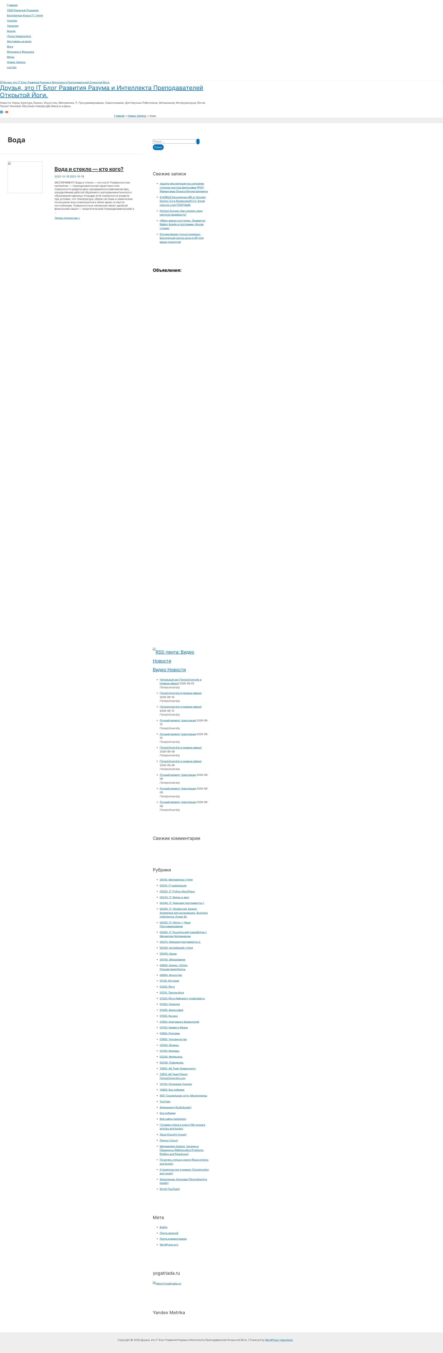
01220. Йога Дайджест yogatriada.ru (182, 998)
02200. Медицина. (171, 1056)
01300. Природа (170, 1004)
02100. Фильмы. (170, 1050)
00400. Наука (168, 953)
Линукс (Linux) (169, 1140)
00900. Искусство (171, 975)
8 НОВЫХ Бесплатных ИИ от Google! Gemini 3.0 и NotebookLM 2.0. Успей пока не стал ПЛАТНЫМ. (183, 201)
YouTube (165, 1101)
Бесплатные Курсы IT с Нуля (25, 15)
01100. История (169, 980)
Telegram (13, 25)
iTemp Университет (19, 36)
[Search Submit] (198, 141)
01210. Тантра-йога (172, 992)
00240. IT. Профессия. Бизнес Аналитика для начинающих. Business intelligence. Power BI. (184, 912)
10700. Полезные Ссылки (176, 1084)
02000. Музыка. (169, 1045)
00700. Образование (173, 959)
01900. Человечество (173, 1039)
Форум (11, 31)
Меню (10, 57)
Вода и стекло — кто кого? (89, 169)
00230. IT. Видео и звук (174, 897)
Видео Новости (169, 669)
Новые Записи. (16, 62)
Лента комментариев (173, 1238)
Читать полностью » (67, 218)
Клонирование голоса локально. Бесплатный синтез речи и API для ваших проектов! (182, 238)
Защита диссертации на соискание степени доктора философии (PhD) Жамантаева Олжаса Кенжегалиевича (184, 187)
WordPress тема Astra (279, 1340)
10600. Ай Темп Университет (178, 1068)
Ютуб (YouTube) (170, 1189)
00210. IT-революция (173, 885)
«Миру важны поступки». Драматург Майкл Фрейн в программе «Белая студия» (183, 224)
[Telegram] (1, 112)
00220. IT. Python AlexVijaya (177, 891)
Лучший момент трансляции (178, 720)
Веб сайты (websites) (173, 1119)
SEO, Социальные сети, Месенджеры (183, 1095)
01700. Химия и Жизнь (174, 1027)
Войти (163, 1227)
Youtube (12, 20)
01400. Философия (171, 1010)
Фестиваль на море (19, 41)
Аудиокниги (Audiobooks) (175, 1107)
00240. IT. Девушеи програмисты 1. (182, 903)
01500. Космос (169, 1016)
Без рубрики (167, 1113)
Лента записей (169, 1233)
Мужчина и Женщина (20, 51)
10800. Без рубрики (172, 1089)
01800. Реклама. (170, 1033)
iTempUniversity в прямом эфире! (181, 693)
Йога (10, 46)
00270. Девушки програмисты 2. (180, 942)
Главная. (12, 5)
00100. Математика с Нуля (176, 879)
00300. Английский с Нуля (176, 947)
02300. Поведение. (172, 1062)
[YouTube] (6, 112)
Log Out (11, 67)
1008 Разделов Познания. (23, 10)
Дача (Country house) (173, 1134)
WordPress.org (169, 1244)
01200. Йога (167, 986)
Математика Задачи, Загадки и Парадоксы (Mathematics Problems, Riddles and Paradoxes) (182, 1150)
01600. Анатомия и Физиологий (179, 1021)
